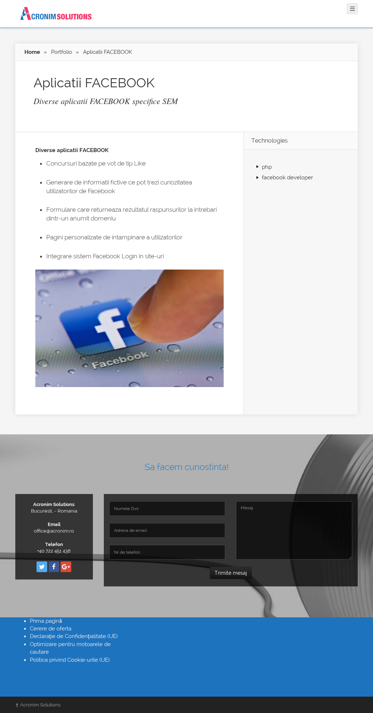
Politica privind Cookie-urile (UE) (70, 660)
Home (32, 52)
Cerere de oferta (50, 628)
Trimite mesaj (231, 573)
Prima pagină (46, 621)
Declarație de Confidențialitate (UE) (74, 636)
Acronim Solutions (37, 705)
